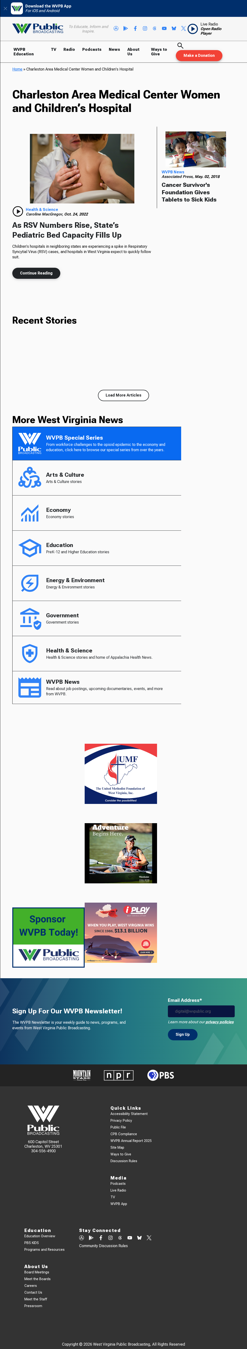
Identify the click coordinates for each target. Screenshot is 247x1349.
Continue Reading (36, 273)
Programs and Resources (44, 1250)
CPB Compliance (123, 1134)
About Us (133, 51)
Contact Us (33, 1292)
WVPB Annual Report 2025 (131, 1141)
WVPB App (118, 1204)
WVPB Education (24, 51)
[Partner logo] (81, 1075)
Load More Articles (123, 395)
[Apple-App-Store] (116, 29)
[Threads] (154, 29)
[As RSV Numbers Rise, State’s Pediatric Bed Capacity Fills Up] (82, 169)
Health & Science (42, 209)
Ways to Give (159, 51)
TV (53, 49)
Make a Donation (199, 55)
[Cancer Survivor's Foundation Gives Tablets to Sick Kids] (196, 149)
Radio (69, 49)
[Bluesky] (174, 29)
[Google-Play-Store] (125, 29)
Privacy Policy (121, 1121)
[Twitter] (183, 29)
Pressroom (33, 1306)
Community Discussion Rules (103, 1246)
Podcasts (92, 49)
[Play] (17, 211)
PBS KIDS (31, 1243)
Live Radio (118, 1190)
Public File (118, 1127)
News (114, 49)
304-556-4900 (43, 1151)
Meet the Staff (35, 1299)
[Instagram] (145, 29)
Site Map (117, 1148)
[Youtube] (164, 29)
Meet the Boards (37, 1279)
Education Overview (39, 1236)
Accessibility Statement (129, 1114)
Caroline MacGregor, (45, 214)
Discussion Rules (123, 1161)
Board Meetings (36, 1272)
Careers (30, 1286)
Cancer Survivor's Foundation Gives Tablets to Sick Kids (189, 192)
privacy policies (219, 1022)
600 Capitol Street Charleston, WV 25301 (43, 1144)
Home (17, 69)
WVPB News (173, 172)
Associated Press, (178, 176)
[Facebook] (135, 29)
